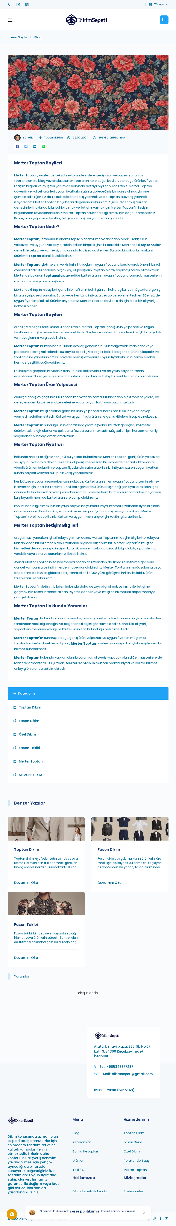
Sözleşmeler (133, 1191)
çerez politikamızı (85, 1211)
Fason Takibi (29, 748)
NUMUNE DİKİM (30, 775)
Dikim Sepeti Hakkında (90, 1191)
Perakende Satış (137, 1160)
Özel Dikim (27, 734)
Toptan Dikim (53, 137)
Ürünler (78, 1160)
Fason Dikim (29, 721)
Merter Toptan (31, 761)
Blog (37, 37)
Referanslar (82, 1142)
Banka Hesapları (85, 1151)
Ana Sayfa (19, 37)
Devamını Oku (26, 882)
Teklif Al (78, 1169)
